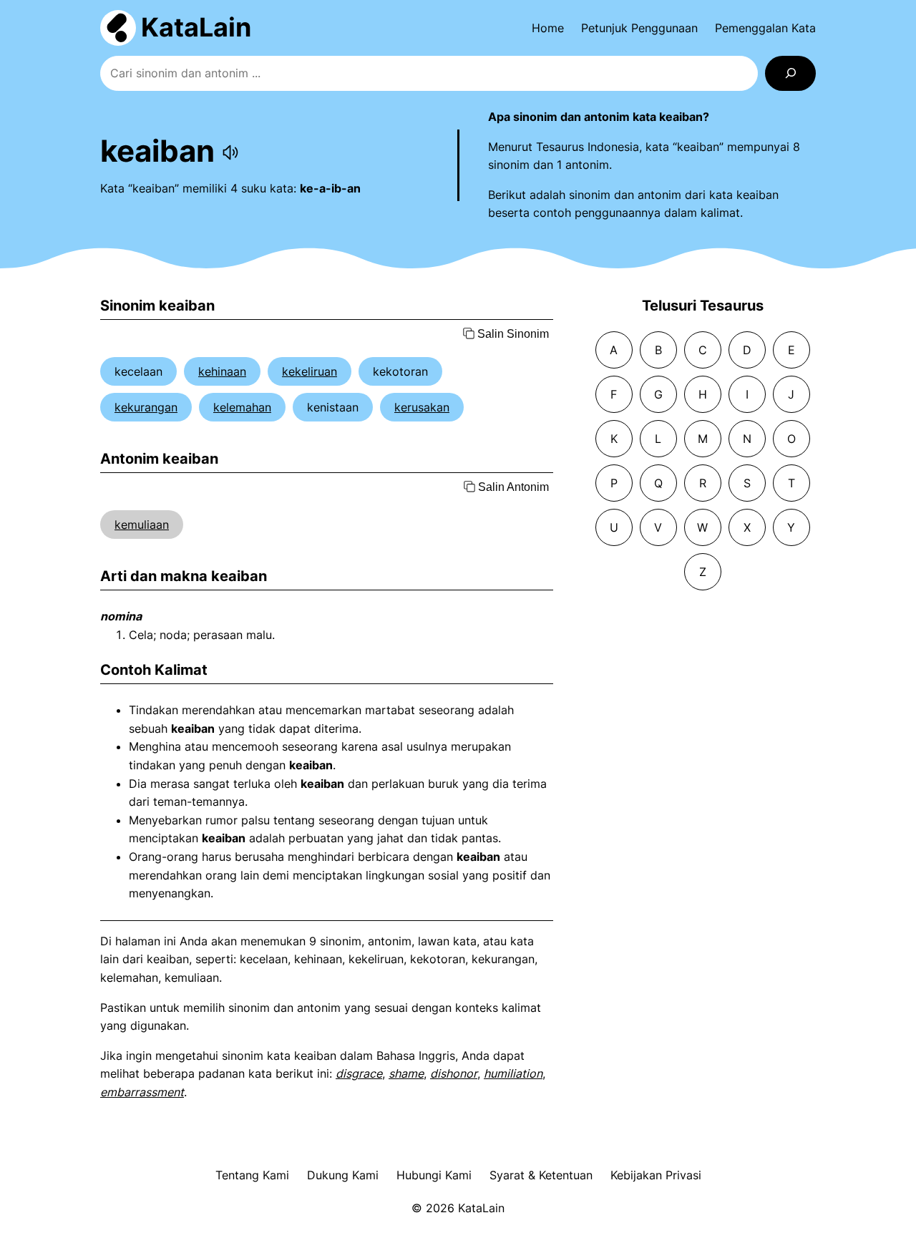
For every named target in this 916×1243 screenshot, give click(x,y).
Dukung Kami (343, 1175)
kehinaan (222, 371)
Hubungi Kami (434, 1175)
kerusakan (421, 407)
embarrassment (142, 1092)
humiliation (513, 1073)
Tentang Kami (252, 1175)
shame (406, 1073)
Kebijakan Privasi (655, 1175)
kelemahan (242, 407)
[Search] (790, 73)
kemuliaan (141, 524)
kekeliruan (309, 371)
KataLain (196, 27)
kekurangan (145, 407)
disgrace (359, 1073)
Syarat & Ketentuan (541, 1175)
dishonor (453, 1073)
